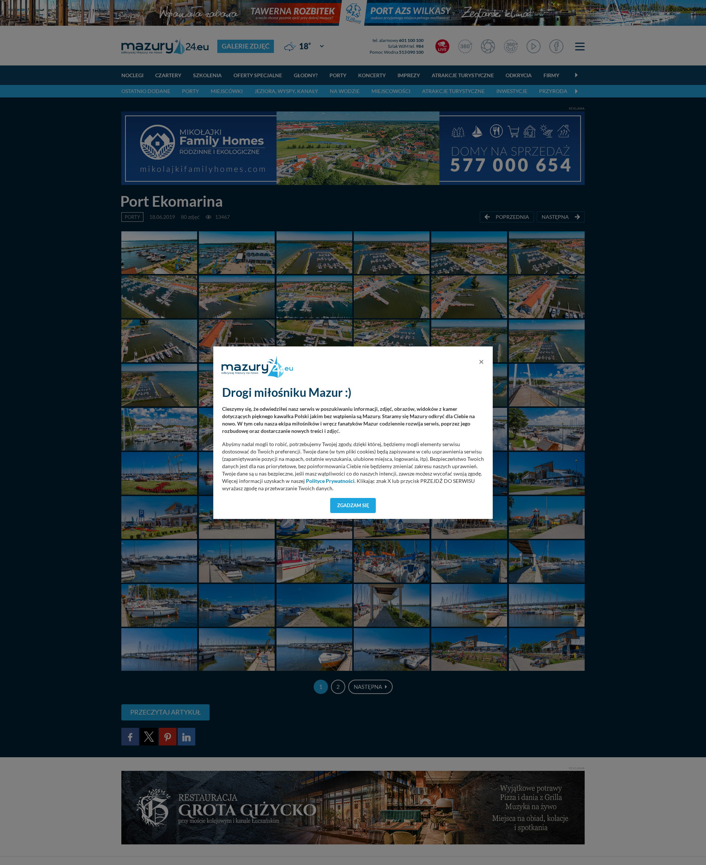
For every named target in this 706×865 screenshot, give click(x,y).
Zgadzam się (353, 505)
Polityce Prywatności (330, 481)
